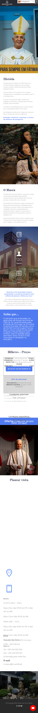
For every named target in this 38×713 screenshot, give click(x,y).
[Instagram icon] (19, 706)
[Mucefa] (7, 3)
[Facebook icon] (17, 706)
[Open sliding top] (35, 2)
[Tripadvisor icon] (21, 706)
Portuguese (24, 1)
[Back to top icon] (35, 710)
